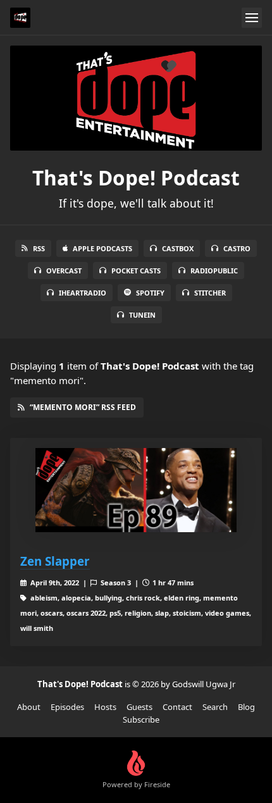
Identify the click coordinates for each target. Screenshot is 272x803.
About (28, 707)
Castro (236, 248)
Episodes (67, 707)
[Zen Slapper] (136, 490)
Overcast (64, 270)
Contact (177, 707)
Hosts (105, 707)
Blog (246, 707)
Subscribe (141, 719)
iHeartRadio (82, 292)
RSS (39, 248)
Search (215, 707)
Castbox (178, 248)
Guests (139, 707)
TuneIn (142, 315)
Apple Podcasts (102, 248)
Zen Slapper (55, 561)
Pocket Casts (136, 270)
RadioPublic (214, 270)
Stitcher (210, 292)
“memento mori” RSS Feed (83, 407)
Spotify (150, 292)
